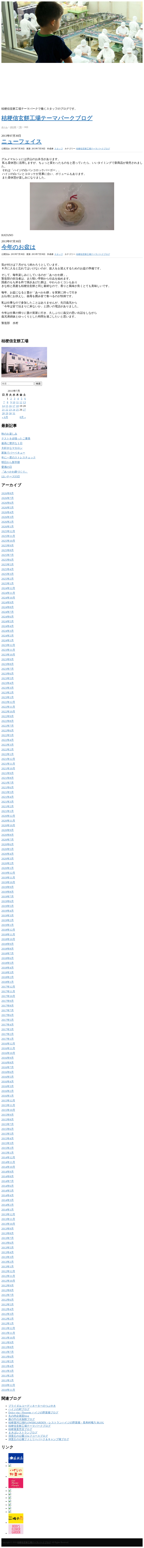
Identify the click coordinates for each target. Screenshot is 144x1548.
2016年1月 (7, 1095)
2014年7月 (7, 1181)
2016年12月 (8, 1043)
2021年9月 (7, 773)
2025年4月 (7, 569)
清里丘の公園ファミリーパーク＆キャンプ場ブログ (38, 1439)
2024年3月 (7, 630)
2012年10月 (8, 1280)
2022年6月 (7, 730)
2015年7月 (7, 1124)
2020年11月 (8, 820)
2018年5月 (7, 963)
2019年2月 (7, 920)
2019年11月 (8, 877)
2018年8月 (7, 948)
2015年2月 (7, 1148)
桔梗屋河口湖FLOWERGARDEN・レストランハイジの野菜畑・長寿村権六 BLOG (56, 1422)
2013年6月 (7, 1242)
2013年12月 (8, 1214)
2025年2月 (7, 578)
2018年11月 (8, 934)
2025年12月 (8, 531)
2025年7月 (7, 555)
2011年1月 (7, 1380)
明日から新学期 (10, 462)
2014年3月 (7, 1200)
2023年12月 (8, 645)
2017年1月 (7, 1038)
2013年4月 (7, 1252)
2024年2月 (7, 635)
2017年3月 (7, 1029)
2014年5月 (7, 1190)
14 (3, 406)
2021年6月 (7, 787)
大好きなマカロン (11, 448)
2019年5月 (7, 906)
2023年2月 (7, 692)
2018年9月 (7, 944)
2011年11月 (8, 1333)
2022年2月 (7, 749)
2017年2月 (7, 1034)
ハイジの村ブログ (19, 1409)
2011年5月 (7, 1361)
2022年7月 (7, 725)
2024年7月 (7, 612)
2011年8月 (7, 1347)
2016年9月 (7, 1057)
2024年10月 (8, 597)
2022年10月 (8, 711)
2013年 (13, 127)
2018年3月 (7, 972)
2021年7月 (7, 782)
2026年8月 (7, 493)
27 (24, 409)
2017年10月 (8, 996)
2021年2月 (7, 806)
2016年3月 (7, 1086)
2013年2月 (7, 1261)
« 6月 (5, 417)
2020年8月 (7, 834)
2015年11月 (8, 1105)
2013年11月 (8, 1219)
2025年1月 (7, 583)
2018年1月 (7, 982)
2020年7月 (7, 839)
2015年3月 (7, 1143)
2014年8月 (7, 1176)
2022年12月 (8, 702)
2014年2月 (7, 1204)
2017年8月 (7, 1005)
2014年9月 (7, 1171)
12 (20, 402)
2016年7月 (7, 1067)
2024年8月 (7, 607)
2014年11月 (8, 1162)
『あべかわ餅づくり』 (14, 471)
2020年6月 (7, 844)
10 (13, 402)
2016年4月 (7, 1081)
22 (6, 409)
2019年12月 (8, 872)
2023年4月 (7, 683)
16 (10, 406)
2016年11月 (8, 1048)
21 (3, 409)
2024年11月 (8, 593)
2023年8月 (7, 664)
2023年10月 (8, 654)
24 (13, 409)
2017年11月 (8, 991)
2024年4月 (7, 626)
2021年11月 (8, 763)
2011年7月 (7, 1352)
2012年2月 (7, 1318)
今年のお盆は (18, 247)
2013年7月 (7, 1238)
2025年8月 (7, 550)
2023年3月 (7, 687)
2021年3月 (7, 801)
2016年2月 (7, 1091)
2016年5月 (7, 1076)
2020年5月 (7, 849)
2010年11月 (8, 1389)
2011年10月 (8, 1337)
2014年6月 (7, 1185)
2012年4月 (7, 1309)
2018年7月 (7, 953)
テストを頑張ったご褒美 (15, 438)
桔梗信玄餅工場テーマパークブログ (93, 148)
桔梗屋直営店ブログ (20, 1429)
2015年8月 (7, 1119)
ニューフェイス (21, 141)
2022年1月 (7, 754)
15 (6, 406)
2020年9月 (7, 830)
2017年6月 (7, 1015)
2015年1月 (7, 1152)
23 (10, 409)
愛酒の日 (6, 467)
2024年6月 (7, 616)
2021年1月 (7, 811)
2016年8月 (7, 1062)
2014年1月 (7, 1209)
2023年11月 (8, 649)
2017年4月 (7, 1024)
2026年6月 (7, 502)
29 (6, 413)
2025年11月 (8, 536)
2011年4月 (7, 1366)
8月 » (23, 417)
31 (13, 413)
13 (24, 402)
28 (3, 413)
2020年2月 (7, 863)
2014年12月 (8, 1157)
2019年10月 (8, 882)
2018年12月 (8, 929)
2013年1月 (7, 1266)
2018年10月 (8, 939)
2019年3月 (7, 915)
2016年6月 (7, 1072)
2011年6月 (7, 1356)
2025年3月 (7, 574)
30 (10, 413)
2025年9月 (7, 545)
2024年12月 (8, 588)
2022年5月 (7, 735)
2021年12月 (8, 759)
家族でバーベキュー (13, 452)
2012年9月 (7, 1285)
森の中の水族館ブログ (21, 1419)
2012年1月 (7, 1323)
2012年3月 (7, 1314)
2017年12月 (8, 986)
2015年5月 (7, 1133)
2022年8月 (7, 721)
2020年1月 (7, 868)
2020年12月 (8, 815)
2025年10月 (8, 540)
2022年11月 (8, 706)
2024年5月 (7, 621)
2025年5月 (7, 564)
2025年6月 (7, 559)
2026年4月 (7, 512)
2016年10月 (8, 1053)
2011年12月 (8, 1328)
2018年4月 (7, 967)
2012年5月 (7, 1304)
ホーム (4, 127)
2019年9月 (7, 887)
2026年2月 (7, 521)
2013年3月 (7, 1257)
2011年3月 (7, 1370)
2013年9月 (7, 1228)
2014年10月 (8, 1167)
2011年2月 (7, 1375)
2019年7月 (7, 896)
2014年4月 (7, 1195)
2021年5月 (7, 792)
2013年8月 (7, 1233)
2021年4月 (7, 797)
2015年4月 (7, 1138)
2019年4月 (7, 910)
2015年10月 (8, 1110)
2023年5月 (7, 678)
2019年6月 (7, 901)
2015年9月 (7, 1114)
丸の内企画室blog (18, 1415)
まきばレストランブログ (22, 1432)
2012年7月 (7, 1295)
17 (13, 406)
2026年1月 (7, 526)
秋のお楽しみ (9, 433)
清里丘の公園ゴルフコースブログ (28, 1436)
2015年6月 (7, 1129)
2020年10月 (8, 825)
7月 (20, 127)
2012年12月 (8, 1271)
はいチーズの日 (10, 476)
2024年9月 (7, 602)
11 (17, 402)
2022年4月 (7, 740)
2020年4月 (7, 853)
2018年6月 (7, 958)
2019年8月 (7, 891)
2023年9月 (7, 659)
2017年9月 (7, 1000)
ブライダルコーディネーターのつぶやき (32, 1405)
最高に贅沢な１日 (11, 443)
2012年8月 (7, 1290)
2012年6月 (7, 1299)
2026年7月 (7, 498)
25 (17, 409)
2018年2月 (7, 977)
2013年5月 (7, 1247)
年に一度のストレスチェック (18, 457)
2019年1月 (7, 925)
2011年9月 (7, 1342)
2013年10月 (8, 1223)
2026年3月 (7, 517)
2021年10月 (8, 768)
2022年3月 (7, 744)
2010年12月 (8, 1385)
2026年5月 (7, 507)
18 (17, 406)
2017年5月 (7, 1019)
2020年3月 (7, 858)
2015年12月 (8, 1100)
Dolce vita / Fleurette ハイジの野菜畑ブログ (33, 1412)
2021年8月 (7, 778)
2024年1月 (7, 640)
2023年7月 (7, 668)
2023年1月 (7, 697)
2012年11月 (8, 1276)
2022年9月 (7, 716)
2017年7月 (7, 1010)
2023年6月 (7, 673)
